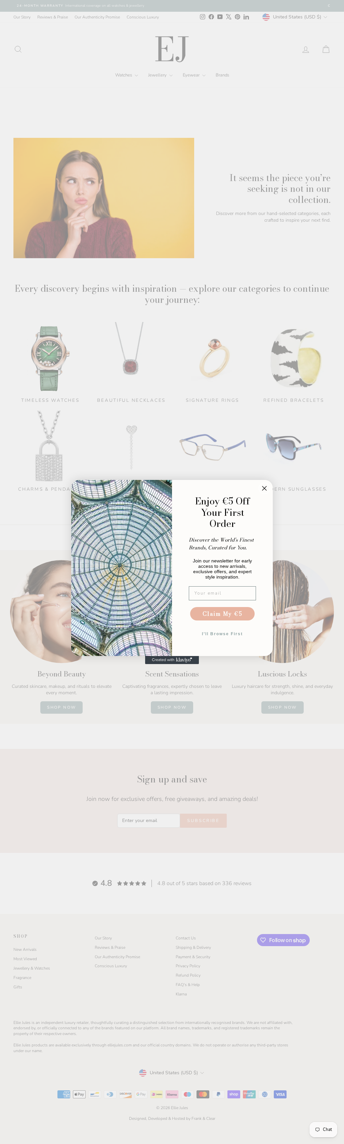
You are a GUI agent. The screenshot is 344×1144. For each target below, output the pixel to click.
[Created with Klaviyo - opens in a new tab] (172, 660)
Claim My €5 (223, 614)
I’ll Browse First (222, 634)
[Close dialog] (264, 488)
